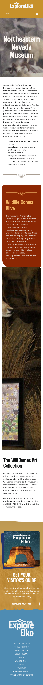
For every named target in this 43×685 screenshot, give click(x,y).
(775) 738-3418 (14, 504)
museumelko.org (13, 507)
